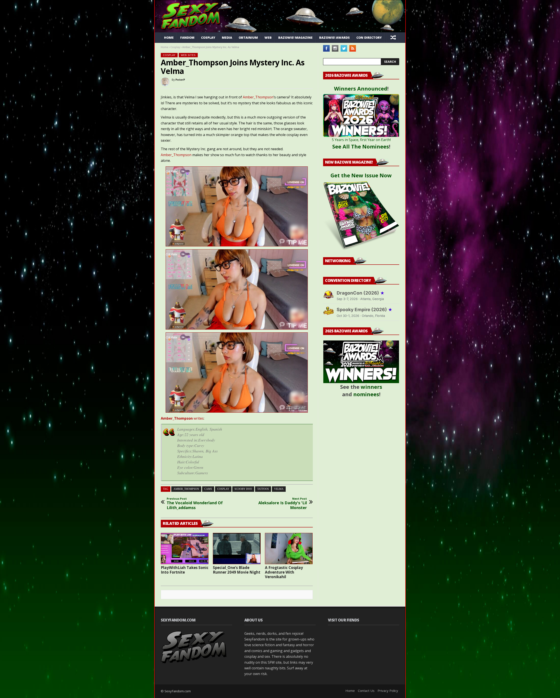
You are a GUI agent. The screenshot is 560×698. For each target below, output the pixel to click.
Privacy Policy (388, 690)
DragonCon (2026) (361, 293)
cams (208, 488)
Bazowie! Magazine (295, 37)
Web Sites (188, 55)
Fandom (187, 37)
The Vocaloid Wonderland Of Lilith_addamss (195, 503)
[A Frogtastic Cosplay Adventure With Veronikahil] (289, 548)
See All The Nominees (360, 146)
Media (227, 37)
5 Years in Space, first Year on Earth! (361, 139)
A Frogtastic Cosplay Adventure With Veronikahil (284, 572)
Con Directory (369, 37)
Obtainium (248, 37)
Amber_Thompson (258, 97)
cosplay (223, 488)
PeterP (180, 80)
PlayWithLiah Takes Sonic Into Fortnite (184, 570)
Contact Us (366, 690)
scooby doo (243, 488)
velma (279, 488)
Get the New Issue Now (361, 175)
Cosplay (208, 37)
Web (268, 37)
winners (371, 386)
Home (169, 37)
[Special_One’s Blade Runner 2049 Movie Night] (237, 548)
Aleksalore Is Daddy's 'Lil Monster (282, 503)
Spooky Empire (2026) (364, 309)
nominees (366, 394)
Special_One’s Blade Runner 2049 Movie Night (236, 570)
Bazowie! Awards (334, 37)
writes (182, 418)
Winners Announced (360, 88)
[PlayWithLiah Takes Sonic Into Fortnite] (184, 548)
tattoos (263, 488)
